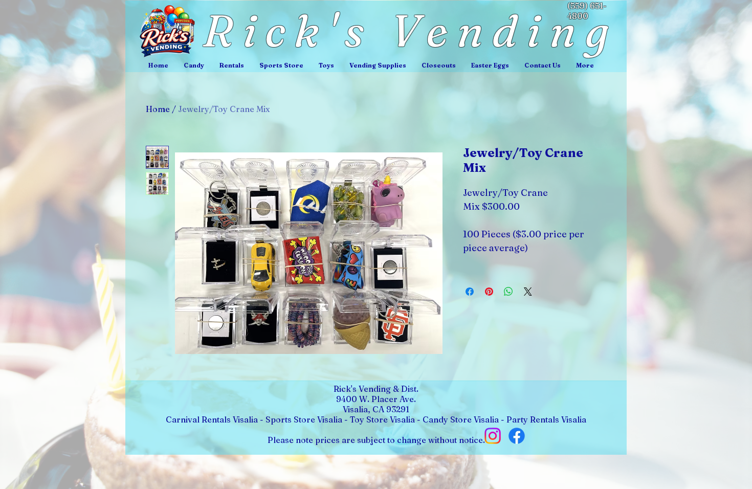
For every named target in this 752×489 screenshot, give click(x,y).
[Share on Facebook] (469, 291)
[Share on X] (528, 291)
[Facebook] (516, 436)
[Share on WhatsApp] (508, 291)
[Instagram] (492, 436)
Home (158, 109)
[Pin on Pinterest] (489, 291)
